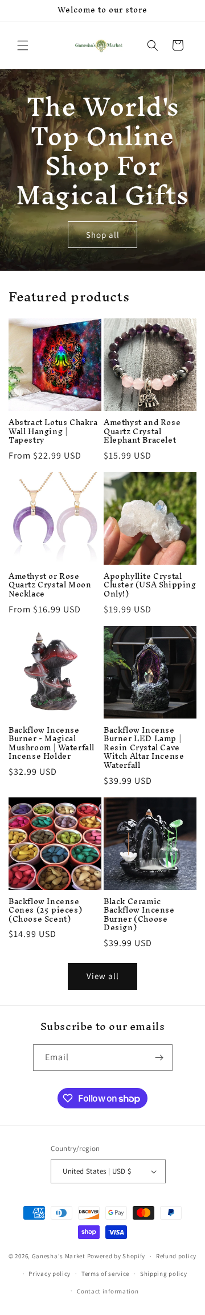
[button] (22, 45)
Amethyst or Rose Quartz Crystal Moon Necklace (50, 585)
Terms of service (105, 1274)
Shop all (103, 234)
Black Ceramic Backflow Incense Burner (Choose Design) (139, 914)
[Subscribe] (159, 1057)
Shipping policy (163, 1274)
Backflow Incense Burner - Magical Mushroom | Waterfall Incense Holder (52, 743)
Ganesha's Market (58, 1256)
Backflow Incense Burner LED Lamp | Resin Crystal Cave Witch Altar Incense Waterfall (144, 748)
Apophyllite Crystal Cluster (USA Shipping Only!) (150, 585)
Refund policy (176, 1256)
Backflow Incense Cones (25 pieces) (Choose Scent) (45, 910)
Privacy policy (49, 1274)
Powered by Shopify (116, 1256)
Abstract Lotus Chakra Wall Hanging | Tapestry (53, 431)
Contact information (107, 1291)
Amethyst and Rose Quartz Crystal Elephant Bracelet (142, 431)
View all (103, 976)
